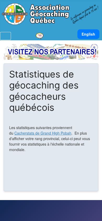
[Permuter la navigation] (5, 36)
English (88, 34)
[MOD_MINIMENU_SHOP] (62, 35)
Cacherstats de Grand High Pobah (42, 133)
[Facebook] (48, 35)
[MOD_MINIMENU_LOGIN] (24, 35)
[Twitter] (55, 35)
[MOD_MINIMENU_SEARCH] (31, 35)
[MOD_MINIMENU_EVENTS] (39, 35)
